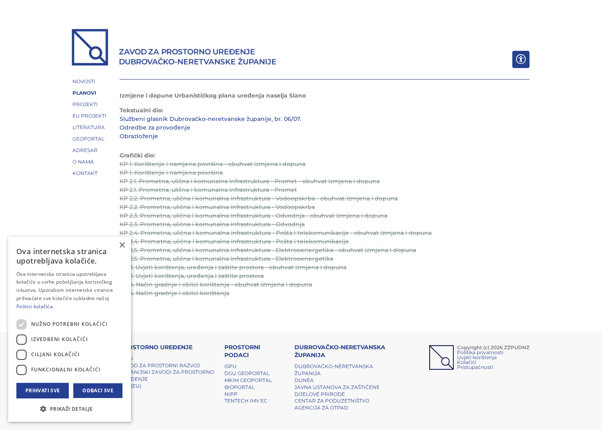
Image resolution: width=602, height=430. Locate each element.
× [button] (122, 245)
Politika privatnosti (480, 352)
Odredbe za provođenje (155, 127)
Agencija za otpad (321, 408)
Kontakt (84, 173)
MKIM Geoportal (248, 380)
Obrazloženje (139, 136)
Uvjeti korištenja (477, 357)
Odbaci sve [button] (97, 390)
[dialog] (69, 329)
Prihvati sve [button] (42, 390)
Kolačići (466, 362)
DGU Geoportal (246, 373)
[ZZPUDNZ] (174, 48)
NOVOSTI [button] (83, 81)
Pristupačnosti (475, 367)
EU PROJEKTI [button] (89, 116)
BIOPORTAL (239, 387)
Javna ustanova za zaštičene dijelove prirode (337, 390)
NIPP (231, 394)
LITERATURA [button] (88, 127)
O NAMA (83, 162)
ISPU (230, 366)
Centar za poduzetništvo (331, 401)
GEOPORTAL (88, 139)
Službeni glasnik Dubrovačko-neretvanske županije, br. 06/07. (210, 119)
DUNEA (304, 380)
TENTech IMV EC (245, 401)
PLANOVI (84, 93)
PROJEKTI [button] (85, 104)
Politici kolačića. (35, 306)
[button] (69, 409)
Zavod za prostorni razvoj (160, 365)
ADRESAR (84, 150)
